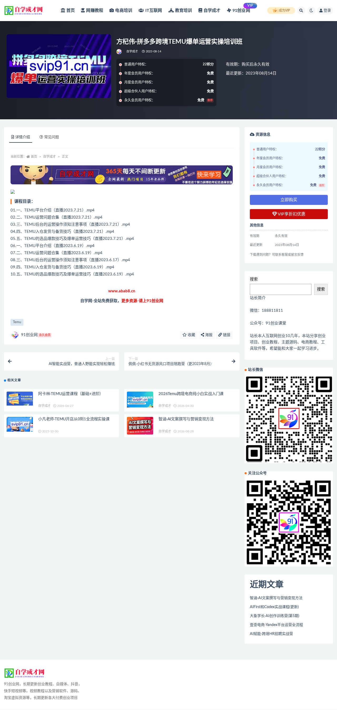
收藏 (191, 335)
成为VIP (284, 10)
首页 (34, 156)
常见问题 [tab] (51, 137)
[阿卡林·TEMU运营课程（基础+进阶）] (20, 399)
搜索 (254, 279)
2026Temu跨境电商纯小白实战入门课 (191, 394)
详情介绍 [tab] (22, 137)
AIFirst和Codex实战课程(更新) (274, 607)
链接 (226, 335)
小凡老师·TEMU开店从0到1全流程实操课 (74, 419)
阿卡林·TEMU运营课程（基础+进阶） (70, 394)
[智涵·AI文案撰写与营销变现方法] (140, 426)
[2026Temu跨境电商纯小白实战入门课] (140, 399)
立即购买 (288, 200)
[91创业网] (119, 51)
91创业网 (36, 335)
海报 (208, 335)
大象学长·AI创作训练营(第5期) (274, 616)
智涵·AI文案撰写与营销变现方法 (186, 419)
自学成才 (132, 51)
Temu (17, 322)
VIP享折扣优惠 (291, 214)
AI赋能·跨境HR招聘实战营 (271, 634)
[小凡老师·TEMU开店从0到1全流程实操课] (20, 424)
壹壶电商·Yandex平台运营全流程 (276, 625)
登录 (327, 10)
